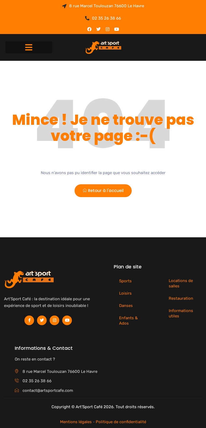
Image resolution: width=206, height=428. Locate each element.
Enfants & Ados (128, 321)
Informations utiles (181, 313)
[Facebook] (89, 29)
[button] (28, 47)
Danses (126, 305)
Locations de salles (181, 283)
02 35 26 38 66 (106, 18)
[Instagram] (107, 29)
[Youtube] (117, 29)
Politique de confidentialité (121, 421)
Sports (125, 281)
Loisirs (125, 293)
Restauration (181, 298)
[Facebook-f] (29, 320)
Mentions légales (76, 421)
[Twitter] (98, 29)
